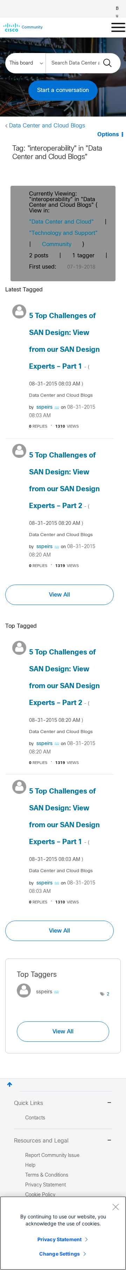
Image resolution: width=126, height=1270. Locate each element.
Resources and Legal (41, 1141)
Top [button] (9, 1084)
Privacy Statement (59, 1239)
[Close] (115, 1206)
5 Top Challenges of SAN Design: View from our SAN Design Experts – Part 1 (64, 350)
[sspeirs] (40, 999)
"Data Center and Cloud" (61, 222)
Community (56, 244)
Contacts (35, 1118)
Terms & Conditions (46, 1175)
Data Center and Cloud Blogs (47, 126)
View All (59, 595)
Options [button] (108, 134)
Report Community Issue (52, 1155)
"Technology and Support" (63, 233)
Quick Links (28, 1103)
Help (30, 1165)
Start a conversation (63, 90)
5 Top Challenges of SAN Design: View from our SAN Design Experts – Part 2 (64, 489)
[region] (63, 1233)
